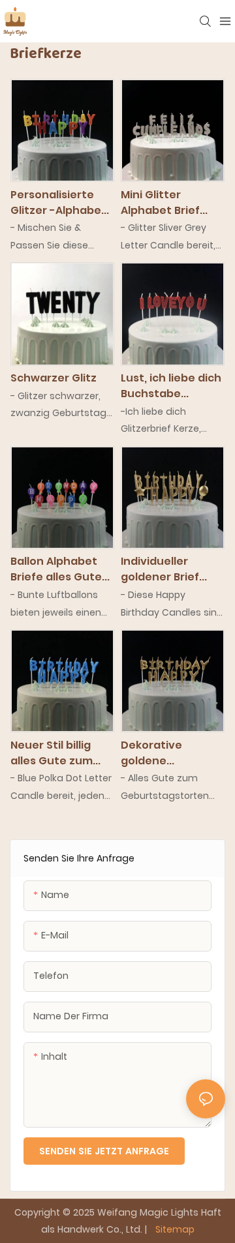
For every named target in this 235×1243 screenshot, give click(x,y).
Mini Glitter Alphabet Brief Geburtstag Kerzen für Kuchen (172, 202)
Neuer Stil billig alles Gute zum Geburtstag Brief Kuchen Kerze (57, 753)
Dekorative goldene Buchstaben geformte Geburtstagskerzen (172, 753)
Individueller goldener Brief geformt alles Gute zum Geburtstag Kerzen (160, 569)
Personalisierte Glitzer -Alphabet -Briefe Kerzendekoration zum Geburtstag (60, 202)
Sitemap (174, 1229)
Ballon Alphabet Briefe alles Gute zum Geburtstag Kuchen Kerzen (56, 569)
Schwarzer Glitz (53, 377)
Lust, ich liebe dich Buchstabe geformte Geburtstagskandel (171, 386)
